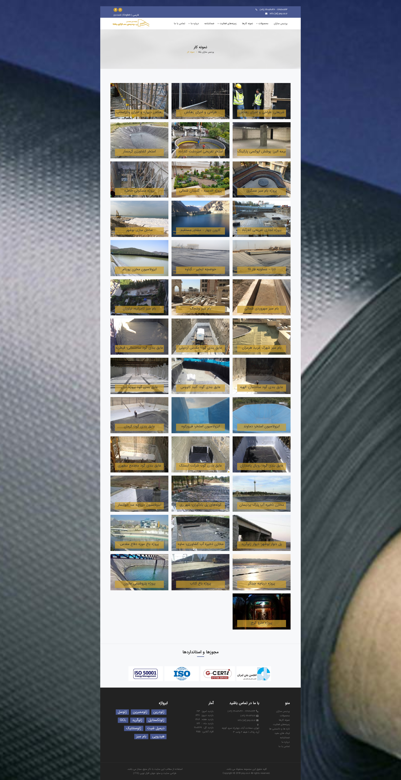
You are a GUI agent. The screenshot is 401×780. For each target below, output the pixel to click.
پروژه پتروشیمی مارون (139, 583)
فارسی (136, 15)
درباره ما (285, 742)
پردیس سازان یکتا (206, 52)
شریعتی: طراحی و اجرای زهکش (261, 112)
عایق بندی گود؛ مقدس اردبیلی (200, 347)
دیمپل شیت (155, 728)
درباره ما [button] (195, 23)
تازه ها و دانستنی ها (279, 729)
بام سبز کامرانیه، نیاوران (139, 308)
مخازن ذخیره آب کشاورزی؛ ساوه (201, 544)
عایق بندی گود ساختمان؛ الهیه (261, 387)
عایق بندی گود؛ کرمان (139, 426)
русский (117, 15)
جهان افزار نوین (147, 773)
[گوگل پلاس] (120, 10)
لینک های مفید (282, 733)
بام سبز (141, 736)
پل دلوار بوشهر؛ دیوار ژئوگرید (261, 544)
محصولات (285, 716)
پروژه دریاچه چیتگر (261, 583)
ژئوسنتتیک (133, 728)
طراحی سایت (169, 773)
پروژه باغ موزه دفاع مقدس (139, 544)
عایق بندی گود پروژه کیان (139, 387)
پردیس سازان (283, 711)
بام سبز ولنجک (200, 308)
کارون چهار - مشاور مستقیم (200, 230)
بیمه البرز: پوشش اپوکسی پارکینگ (261, 151)
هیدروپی (158, 736)
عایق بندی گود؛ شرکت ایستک (200, 465)
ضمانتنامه (285, 738)
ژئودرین (158, 712)
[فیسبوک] (115, 10)
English (127, 15)
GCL (123, 720)
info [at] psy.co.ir (278, 14)
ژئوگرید (137, 720)
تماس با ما (284, 746)
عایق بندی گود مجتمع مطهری (139, 465)
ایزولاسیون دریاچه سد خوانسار (139, 504)
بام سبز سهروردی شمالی (262, 308)
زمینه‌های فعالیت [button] (228, 23)
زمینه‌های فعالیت (281, 724)
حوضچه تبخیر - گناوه (200, 269)
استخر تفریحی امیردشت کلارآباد (200, 151)
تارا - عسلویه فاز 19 (261, 269)
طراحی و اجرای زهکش (200, 112)
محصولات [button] (263, 23)
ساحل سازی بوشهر (139, 230)
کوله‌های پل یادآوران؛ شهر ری (200, 504)
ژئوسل (122, 712)
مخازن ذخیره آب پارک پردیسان (261, 504)
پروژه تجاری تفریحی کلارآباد (261, 230)
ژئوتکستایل (156, 720)
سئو (159, 773)
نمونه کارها (284, 720)
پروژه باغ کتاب (200, 583)
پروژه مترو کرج (261, 622)
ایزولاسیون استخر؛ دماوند (262, 426)
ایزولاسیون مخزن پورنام (139, 269)
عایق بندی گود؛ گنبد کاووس (201, 387)
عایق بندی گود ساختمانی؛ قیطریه (139, 347)
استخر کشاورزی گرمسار (139, 151)
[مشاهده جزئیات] (262, 101)
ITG (136, 773)
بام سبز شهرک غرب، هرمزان (261, 347)
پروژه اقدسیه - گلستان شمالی (200, 190)
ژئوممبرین (140, 712)
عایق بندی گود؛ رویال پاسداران (261, 465)
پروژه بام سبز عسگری (261, 190)
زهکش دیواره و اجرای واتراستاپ (139, 112)
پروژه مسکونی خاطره (139, 190)
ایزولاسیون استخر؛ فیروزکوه (200, 426)
